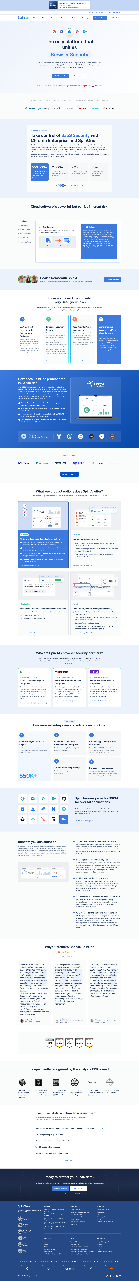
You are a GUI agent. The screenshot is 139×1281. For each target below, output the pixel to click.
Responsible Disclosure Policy (79, 1254)
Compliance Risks (75, 1209)
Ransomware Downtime (77, 1222)
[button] (26, 221)
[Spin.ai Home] (23, 18)
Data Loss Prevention (76, 1217)
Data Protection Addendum (78, 1249)
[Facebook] (110, 1276)
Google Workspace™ (103, 1242)
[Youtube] (120, 1276)
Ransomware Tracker (103, 1209)
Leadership (47, 1244)
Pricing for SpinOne (50, 1229)
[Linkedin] (117, 1276)
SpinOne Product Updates (104, 1251)
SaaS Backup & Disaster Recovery (54, 1226)
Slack (98, 1249)
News (46, 1247)
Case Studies (100, 1212)
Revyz (41, 387)
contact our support (66, 1120)
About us (47, 1242)
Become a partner (49, 1249)
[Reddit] (107, 1276)
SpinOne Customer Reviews (105, 1222)
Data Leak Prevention (76, 1214)
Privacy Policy (74, 1244)
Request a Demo (113, 279)
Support (99, 1219)
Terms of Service (75, 1242)
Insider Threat (74, 1219)
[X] (114, 1276)
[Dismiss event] (88, 3)
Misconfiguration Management (79, 1212)
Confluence (30, 392)
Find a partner (48, 1251)
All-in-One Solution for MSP (52, 1254)
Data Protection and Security (79, 1247)
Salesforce (100, 1247)
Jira (21, 392)
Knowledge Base (102, 1217)
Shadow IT (73, 1224)
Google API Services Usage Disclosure (82, 1251)
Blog (98, 1214)
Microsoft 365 (101, 1244)
